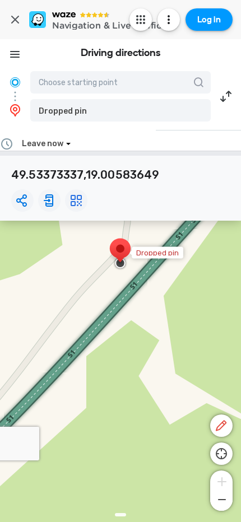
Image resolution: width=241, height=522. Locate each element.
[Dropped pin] (120, 254)
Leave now (42, 143)
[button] (120, 110)
